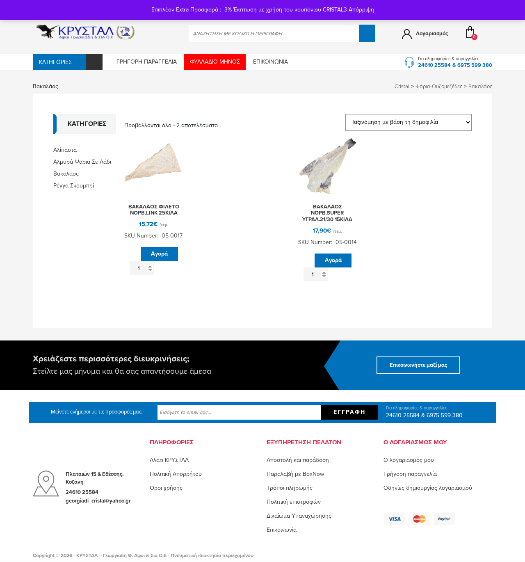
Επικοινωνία (270, 61)
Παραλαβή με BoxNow (295, 474)
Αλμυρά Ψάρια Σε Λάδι (82, 161)
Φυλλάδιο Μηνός (215, 61)
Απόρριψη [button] (361, 9)
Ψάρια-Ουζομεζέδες (438, 86)
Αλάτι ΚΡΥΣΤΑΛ (169, 460)
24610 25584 (434, 65)
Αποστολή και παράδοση (298, 460)
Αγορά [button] (159, 253)
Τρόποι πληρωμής (290, 487)
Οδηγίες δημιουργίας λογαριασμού (427, 487)
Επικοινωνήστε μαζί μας (418, 365)
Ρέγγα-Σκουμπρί (73, 185)
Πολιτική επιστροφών (294, 501)
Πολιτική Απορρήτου (176, 474)
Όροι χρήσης (166, 487)
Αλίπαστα (65, 149)
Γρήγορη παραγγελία (146, 61)
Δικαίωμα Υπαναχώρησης (299, 515)
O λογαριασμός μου (408, 460)
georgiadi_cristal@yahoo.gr (98, 500)
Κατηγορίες (55, 62)
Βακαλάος (66, 173)
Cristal (402, 86)
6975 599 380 (474, 65)
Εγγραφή (349, 412)
